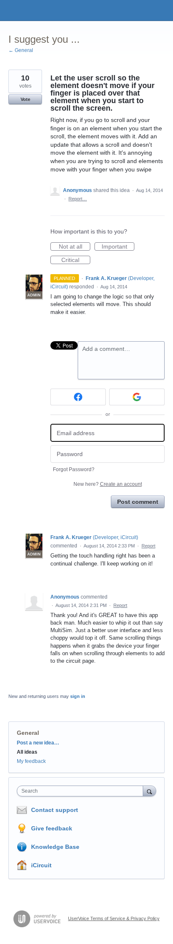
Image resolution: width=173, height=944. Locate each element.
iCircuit (41, 865)
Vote (25, 99)
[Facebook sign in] (78, 397)
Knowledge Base (55, 846)
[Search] (149, 791)
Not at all (74, 247)
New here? (107, 484)
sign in (77, 696)
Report (148, 545)
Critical (75, 260)
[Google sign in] (137, 397)
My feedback (31, 761)
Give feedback (51, 828)
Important (118, 247)
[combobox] (82, 791)
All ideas (27, 752)
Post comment (137, 501)
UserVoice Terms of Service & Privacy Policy (114, 918)
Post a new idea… (38, 743)
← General (20, 50)
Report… (77, 198)
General (28, 732)
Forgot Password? (73, 469)
